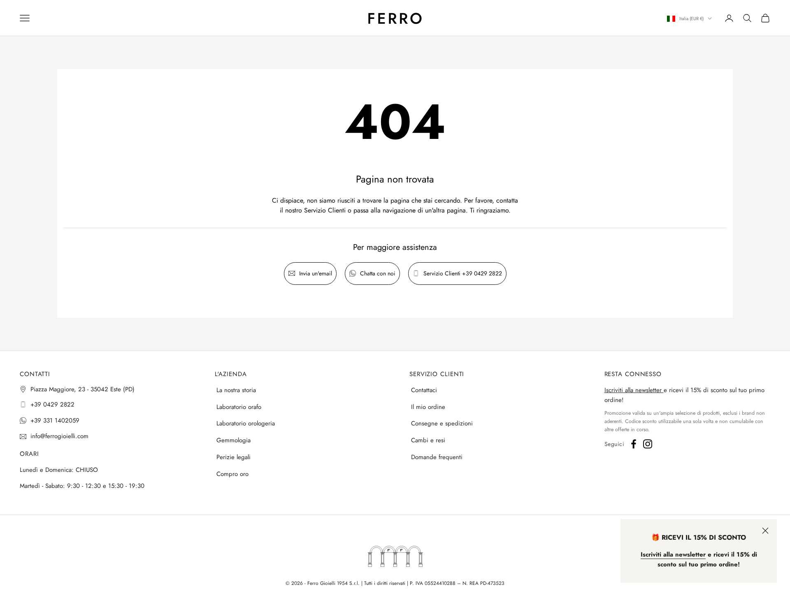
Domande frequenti (436, 457)
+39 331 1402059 (54, 420)
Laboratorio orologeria (245, 423)
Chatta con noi (377, 273)
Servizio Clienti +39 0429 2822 (462, 273)
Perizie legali (233, 457)
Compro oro (232, 473)
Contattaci (424, 390)
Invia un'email (315, 273)
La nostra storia (236, 390)
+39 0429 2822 (52, 404)
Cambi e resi (428, 440)
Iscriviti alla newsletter (634, 390)
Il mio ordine (428, 406)
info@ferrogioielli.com (59, 436)
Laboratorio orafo (238, 406)
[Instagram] (647, 443)
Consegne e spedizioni (442, 423)
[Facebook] (633, 443)
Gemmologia (233, 440)
